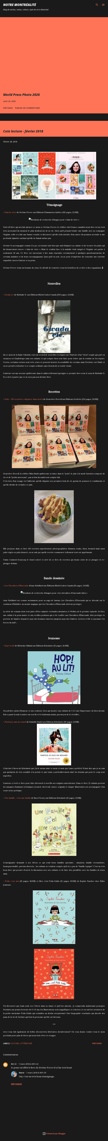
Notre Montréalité (19, 5)
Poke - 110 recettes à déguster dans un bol (24, 399)
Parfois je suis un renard (15, 722)
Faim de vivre (10, 212)
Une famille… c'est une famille (18, 798)
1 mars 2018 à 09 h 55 (36, 1072)
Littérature (26, 1043)
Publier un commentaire (27, 108)
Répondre (16, 1084)
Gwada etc (9, 295)
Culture (15, 1043)
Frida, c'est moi (12, 881)
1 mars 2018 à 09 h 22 (28, 1064)
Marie (21, 1072)
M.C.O (13, 1064)
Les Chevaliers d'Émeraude (16, 585)
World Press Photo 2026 (21, 94)
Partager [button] (8, 108)
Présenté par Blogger (56, 1133)
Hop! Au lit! (9, 646)
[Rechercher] (97, 4)
